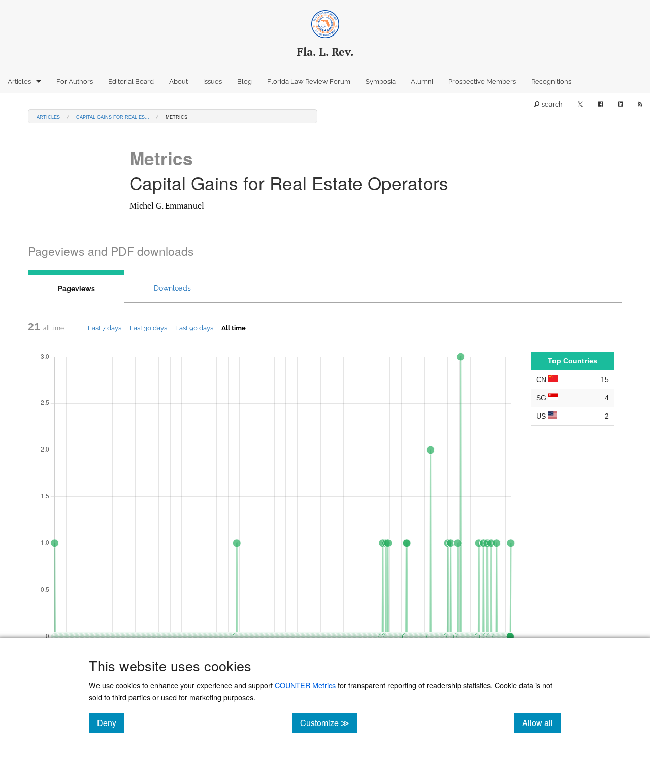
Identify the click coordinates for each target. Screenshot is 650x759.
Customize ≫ (329, 722)
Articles (19, 81)
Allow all (541, 722)
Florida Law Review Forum (308, 81)
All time (233, 328)
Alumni (422, 81)
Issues (212, 81)
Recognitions (551, 81)
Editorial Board (131, 81)
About (178, 81)
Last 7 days (104, 328)
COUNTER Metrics (305, 685)
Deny (110, 722)
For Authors (74, 81)
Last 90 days (194, 328)
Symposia (381, 81)
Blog (244, 81)
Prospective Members (482, 81)
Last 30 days (148, 328)
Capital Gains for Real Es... (112, 116)
